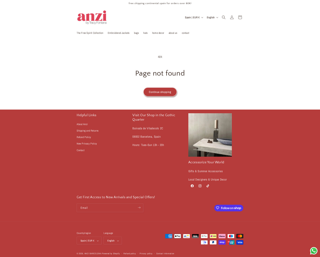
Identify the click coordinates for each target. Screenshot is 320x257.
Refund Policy (84, 137)
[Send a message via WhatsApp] (313, 250)
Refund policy (130, 253)
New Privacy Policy (87, 143)
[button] (224, 17)
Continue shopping (160, 92)
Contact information (165, 253)
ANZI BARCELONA (92, 253)
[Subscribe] (139, 207)
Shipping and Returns (88, 130)
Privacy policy (146, 253)
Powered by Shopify (111, 253)
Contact (80, 150)
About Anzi (82, 124)
